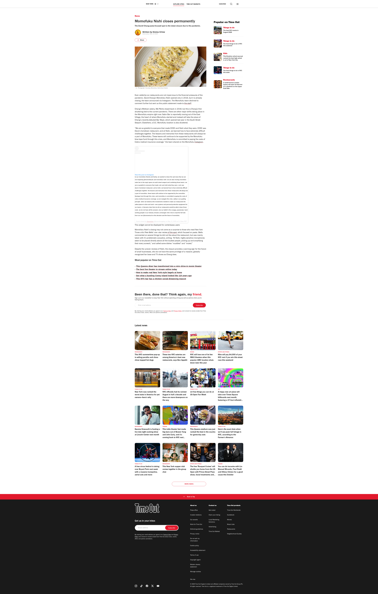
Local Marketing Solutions (214, 521)
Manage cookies (195, 572)
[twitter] (152, 586)
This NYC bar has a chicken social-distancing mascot (161, 279)
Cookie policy (194, 546)
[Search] (231, 4)
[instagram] (136, 586)
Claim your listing (214, 515)
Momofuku (150, 221)
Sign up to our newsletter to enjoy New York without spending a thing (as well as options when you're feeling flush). (168, 299)
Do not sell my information (195, 540)
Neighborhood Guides (234, 534)
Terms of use (194, 555)
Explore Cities (178, 4)
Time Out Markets (193, 4)
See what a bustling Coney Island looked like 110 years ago (164, 276)
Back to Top (191, 497)
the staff (187, 104)
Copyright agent (195, 560)
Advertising (212, 527)
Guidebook (230, 515)
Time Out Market (214, 531)
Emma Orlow (159, 32)
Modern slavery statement (195, 566)
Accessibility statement (197, 550)
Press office (194, 510)
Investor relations (196, 515)
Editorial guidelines (196, 529)
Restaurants (231, 529)
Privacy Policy (178, 311)
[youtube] (158, 586)
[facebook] (147, 586)
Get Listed (212, 510)
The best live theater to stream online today (156, 269)
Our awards (194, 520)
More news (189, 484)
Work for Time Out (196, 524)
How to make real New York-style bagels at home (159, 272)
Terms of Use (167, 311)
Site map (192, 579)
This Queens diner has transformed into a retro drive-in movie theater (169, 266)
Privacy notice (194, 534)
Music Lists (230, 524)
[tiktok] (141, 586)
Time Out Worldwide (233, 510)
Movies (229, 520)
